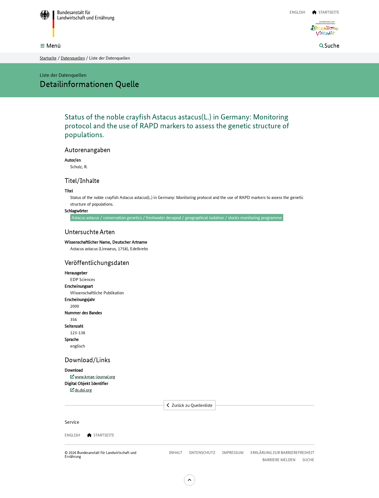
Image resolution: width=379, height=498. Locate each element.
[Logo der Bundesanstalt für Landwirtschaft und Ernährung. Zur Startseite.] (77, 24)
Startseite (48, 57)
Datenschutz (202, 452)
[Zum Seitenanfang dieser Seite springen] (189, 480)
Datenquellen (73, 57)
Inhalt (175, 452)
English (297, 12)
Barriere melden (278, 459)
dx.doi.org (83, 390)
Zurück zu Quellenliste (192, 405)
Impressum (233, 452)
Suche (308, 459)
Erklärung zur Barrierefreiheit (282, 452)
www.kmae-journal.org (95, 376)
